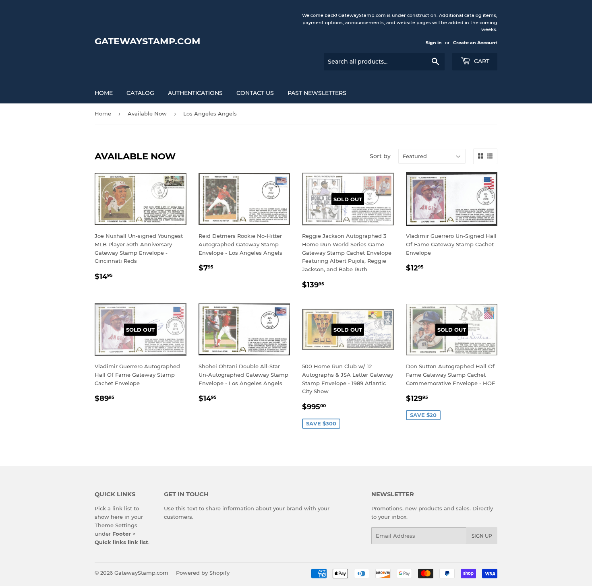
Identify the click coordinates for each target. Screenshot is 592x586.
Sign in (434, 42)
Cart (480, 61)
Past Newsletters (317, 93)
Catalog (140, 93)
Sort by (380, 156)
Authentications (195, 93)
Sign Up (482, 536)
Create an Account (475, 42)
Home (104, 93)
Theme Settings (116, 525)
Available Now (147, 113)
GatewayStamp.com (148, 41)
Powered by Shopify (203, 572)
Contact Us (255, 93)
